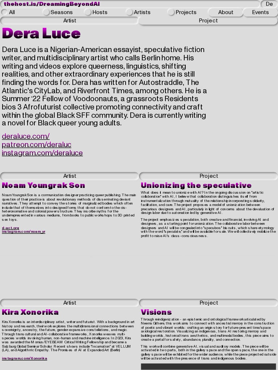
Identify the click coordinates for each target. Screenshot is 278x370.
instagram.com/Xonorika (24, 358)
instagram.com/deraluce (42, 153)
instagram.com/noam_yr (23, 232)
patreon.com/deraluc (36, 145)
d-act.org (10, 228)
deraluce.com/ (26, 137)
